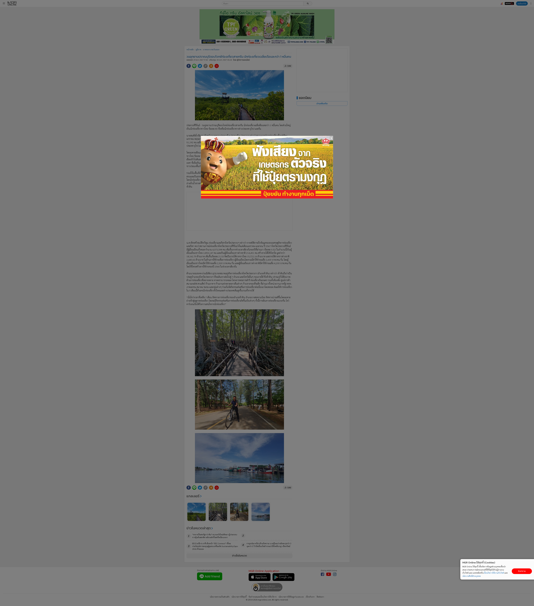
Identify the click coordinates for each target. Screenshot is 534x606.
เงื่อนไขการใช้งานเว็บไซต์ (494, 572)
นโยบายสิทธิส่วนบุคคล (471, 576)
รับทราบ (522, 571)
